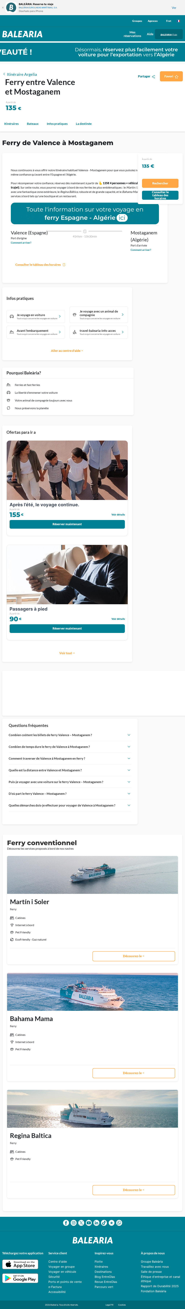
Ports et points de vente (65, 1282)
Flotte (99, 1261)
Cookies (122, 1304)
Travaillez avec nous (155, 1266)
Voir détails (118, 514)
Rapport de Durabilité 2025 (160, 1286)
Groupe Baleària (152, 1261)
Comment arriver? (21, 242)
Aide (150, 34)
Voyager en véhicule (62, 1271)
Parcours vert (104, 1287)
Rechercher (160, 183)
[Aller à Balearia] (23, 34)
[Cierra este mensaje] (3, 7)
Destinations (103, 1271)
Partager (144, 76)
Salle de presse (151, 1271)
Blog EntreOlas (105, 1277)
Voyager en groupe (61, 1266)
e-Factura (55, 1287)
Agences (153, 20)
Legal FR (110, 1304)
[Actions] (178, 21)
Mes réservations (132, 34)
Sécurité (54, 1277)
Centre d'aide (57, 1261)
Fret (168, 20)
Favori (168, 76)
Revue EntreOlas (106, 1282)
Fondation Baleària (153, 1291)
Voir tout (65, 653)
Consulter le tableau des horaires (38, 264)
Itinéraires (101, 1266)
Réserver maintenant (67, 524)
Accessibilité (57, 1292)
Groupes (137, 20)
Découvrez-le (132, 956)
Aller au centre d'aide (65, 351)
